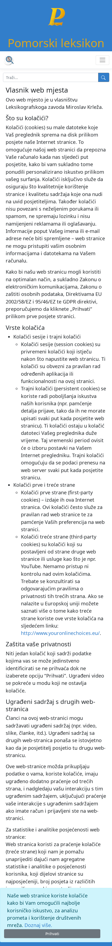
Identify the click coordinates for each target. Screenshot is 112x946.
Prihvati (52, 933)
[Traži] (103, 77)
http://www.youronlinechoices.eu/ (60, 633)
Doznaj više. (38, 925)
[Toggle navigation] (102, 60)
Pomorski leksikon (56, 42)
